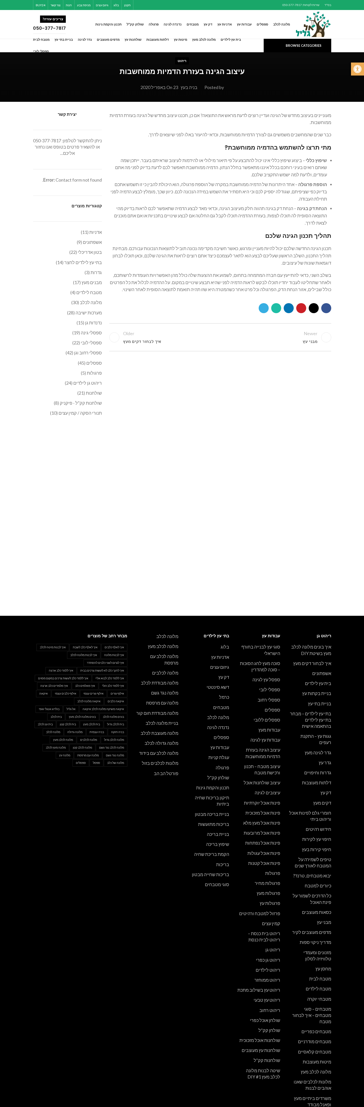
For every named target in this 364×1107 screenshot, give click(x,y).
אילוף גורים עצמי (93, 693)
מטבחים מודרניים (314, 1041)
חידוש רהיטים (318, 829)
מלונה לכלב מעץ (316, 1071)
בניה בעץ (189, 87)
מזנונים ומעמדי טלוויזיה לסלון (317, 955)
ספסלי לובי (269, 689)
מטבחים (221, 707)
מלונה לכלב (218, 717)
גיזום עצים (219, 667)
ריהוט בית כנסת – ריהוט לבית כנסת (264, 936)
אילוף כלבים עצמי (65, 693)
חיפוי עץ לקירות (316, 839)
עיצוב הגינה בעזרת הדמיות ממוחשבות (262, 753)
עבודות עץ (219, 747)
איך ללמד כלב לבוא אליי (109, 678)
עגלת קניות (218, 757)
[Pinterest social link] (158, 5)
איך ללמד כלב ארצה (61, 670)
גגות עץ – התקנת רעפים (315, 739)
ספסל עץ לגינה (266, 679)
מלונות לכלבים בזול (160, 763)
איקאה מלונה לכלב (89, 701)
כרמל (224, 697)
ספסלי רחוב (269, 700)
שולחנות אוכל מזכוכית (259, 1040)
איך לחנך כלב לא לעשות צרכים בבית (102, 670)
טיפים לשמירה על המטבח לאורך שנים (313, 862)
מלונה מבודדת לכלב (159, 683)
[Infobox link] (60, 24)
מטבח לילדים (318, 988)
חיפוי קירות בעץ (316, 849)
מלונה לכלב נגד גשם (111, 747)
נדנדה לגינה (218, 727)
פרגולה (222, 767)
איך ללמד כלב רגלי (113, 686)
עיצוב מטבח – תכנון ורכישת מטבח (262, 769)
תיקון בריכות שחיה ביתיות (212, 801)
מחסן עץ (323, 968)
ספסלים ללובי (267, 720)
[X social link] (164, 5)
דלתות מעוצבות (316, 782)
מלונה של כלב (115, 763)
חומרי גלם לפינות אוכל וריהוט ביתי (310, 816)
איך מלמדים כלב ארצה (54, 686)
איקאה (43, 693)
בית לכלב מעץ (91, 724)
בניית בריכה (218, 834)
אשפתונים (321, 673)
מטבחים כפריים (316, 1031)
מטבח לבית (320, 978)
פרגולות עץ (270, 903)
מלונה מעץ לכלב (56, 747)
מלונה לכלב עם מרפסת (164, 659)
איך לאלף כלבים (114, 647)
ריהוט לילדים (268, 970)
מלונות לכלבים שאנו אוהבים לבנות (312, 1085)
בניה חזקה (117, 732)
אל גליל (71, 709)
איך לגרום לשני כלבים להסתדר (105, 663)
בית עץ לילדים (318, 683)
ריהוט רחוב (269, 1010)
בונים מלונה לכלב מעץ (82, 717)
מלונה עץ (64, 755)
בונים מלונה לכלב (113, 717)
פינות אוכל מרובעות (262, 833)
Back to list (220, 337)
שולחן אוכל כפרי (265, 1020)
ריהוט (182, 61)
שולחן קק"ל (269, 1030)
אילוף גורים (117, 693)
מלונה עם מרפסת (162, 703)
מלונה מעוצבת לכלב (159, 733)
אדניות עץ (220, 657)
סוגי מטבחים (217, 884)
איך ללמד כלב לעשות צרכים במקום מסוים (63, 678)
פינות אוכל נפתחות (262, 843)
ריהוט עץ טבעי (267, 1000)
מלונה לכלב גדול (114, 740)
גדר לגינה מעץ (318, 752)
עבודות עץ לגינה (265, 740)
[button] (357, 69)
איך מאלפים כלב (85, 686)
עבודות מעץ (269, 730)
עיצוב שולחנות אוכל (262, 782)
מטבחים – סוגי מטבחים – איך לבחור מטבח (311, 1015)
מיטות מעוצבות (317, 1061)
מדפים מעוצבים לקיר (311, 932)
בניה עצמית (97, 732)
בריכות (222, 864)
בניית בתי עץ (319, 703)
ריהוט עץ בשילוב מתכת (258, 990)
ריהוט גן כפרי (268, 960)
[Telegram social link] (139, 5)
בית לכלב (56, 717)
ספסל (96, 763)
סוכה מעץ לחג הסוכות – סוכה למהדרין (260, 666)
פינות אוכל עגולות (263, 853)
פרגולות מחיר (267, 883)
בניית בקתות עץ (316, 693)
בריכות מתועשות (213, 824)
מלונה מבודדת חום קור (157, 713)
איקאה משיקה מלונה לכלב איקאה (103, 709)
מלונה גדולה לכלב (161, 743)
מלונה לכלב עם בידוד (158, 753)
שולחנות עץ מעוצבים (261, 1050)
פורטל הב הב (166, 773)
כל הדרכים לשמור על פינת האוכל (312, 899)
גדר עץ (325, 762)
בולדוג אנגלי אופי (49, 709)
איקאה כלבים (116, 701)
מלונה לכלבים (165, 673)
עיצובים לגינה (267, 792)
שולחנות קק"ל (267, 1060)
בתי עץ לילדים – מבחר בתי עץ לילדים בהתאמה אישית (310, 720)
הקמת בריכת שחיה (211, 854)
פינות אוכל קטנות (264, 863)
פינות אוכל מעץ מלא (261, 823)
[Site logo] (313, 24)
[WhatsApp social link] (145, 5)
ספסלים (272, 710)
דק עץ (325, 792)
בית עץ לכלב (45, 724)
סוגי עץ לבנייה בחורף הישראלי (260, 650)
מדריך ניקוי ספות (315, 942)
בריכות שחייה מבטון (210, 874)
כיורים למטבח (318, 885)
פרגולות (272, 873)
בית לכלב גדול (115, 724)
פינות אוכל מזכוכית (262, 813)
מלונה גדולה (75, 732)
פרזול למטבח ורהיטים (259, 913)
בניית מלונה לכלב (162, 723)
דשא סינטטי (218, 687)
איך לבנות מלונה (114, 655)
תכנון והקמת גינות (212, 787)
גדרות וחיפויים (317, 772)
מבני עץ (324, 922)
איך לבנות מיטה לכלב (53, 647)
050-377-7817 (47, 140)
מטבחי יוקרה (319, 999)
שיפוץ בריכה (217, 844)
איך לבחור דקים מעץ (312, 663)
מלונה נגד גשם (164, 693)
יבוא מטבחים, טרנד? (312, 875)
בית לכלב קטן (68, 724)
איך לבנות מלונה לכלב (83, 655)
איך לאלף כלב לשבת (85, 647)
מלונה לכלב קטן (82, 747)
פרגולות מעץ (268, 893)
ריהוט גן (272, 949)
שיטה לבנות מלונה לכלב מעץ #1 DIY (263, 1073)
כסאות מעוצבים (316, 912)
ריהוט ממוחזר (267, 980)
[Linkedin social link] (151, 5)
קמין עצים (271, 923)
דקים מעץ (322, 803)
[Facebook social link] (170, 5)
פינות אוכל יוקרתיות (262, 803)
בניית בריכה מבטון (212, 814)
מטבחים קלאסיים (314, 1051)
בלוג (225, 647)
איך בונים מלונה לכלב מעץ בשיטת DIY (311, 650)
